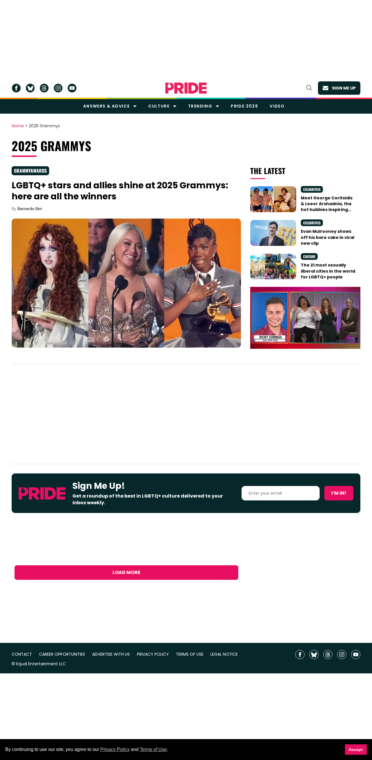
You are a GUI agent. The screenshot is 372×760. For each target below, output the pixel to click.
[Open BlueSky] (30, 88)
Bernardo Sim (29, 208)
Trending (200, 106)
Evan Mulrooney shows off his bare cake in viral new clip (327, 237)
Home (18, 126)
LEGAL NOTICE (224, 654)
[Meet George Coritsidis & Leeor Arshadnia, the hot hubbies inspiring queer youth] (273, 198)
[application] (305, 318)
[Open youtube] (72, 88)
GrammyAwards (30, 170)
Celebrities (312, 189)
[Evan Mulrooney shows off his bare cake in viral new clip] (273, 232)
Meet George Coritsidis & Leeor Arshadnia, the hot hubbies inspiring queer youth (327, 207)
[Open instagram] (58, 88)
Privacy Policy (115, 749)
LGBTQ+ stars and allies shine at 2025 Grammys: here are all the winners (120, 191)
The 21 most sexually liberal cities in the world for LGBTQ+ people (328, 271)
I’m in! (338, 493)
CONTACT (22, 654)
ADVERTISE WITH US (111, 654)
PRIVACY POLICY (153, 654)
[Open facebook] (16, 88)
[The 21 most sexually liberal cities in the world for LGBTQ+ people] (273, 266)
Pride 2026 (244, 106)
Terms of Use (153, 749)
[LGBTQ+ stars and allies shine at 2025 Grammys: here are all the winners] (126, 282)
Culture (158, 106)
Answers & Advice (106, 106)
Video (277, 106)
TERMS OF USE (189, 654)
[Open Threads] (44, 88)
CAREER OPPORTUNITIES (62, 654)
